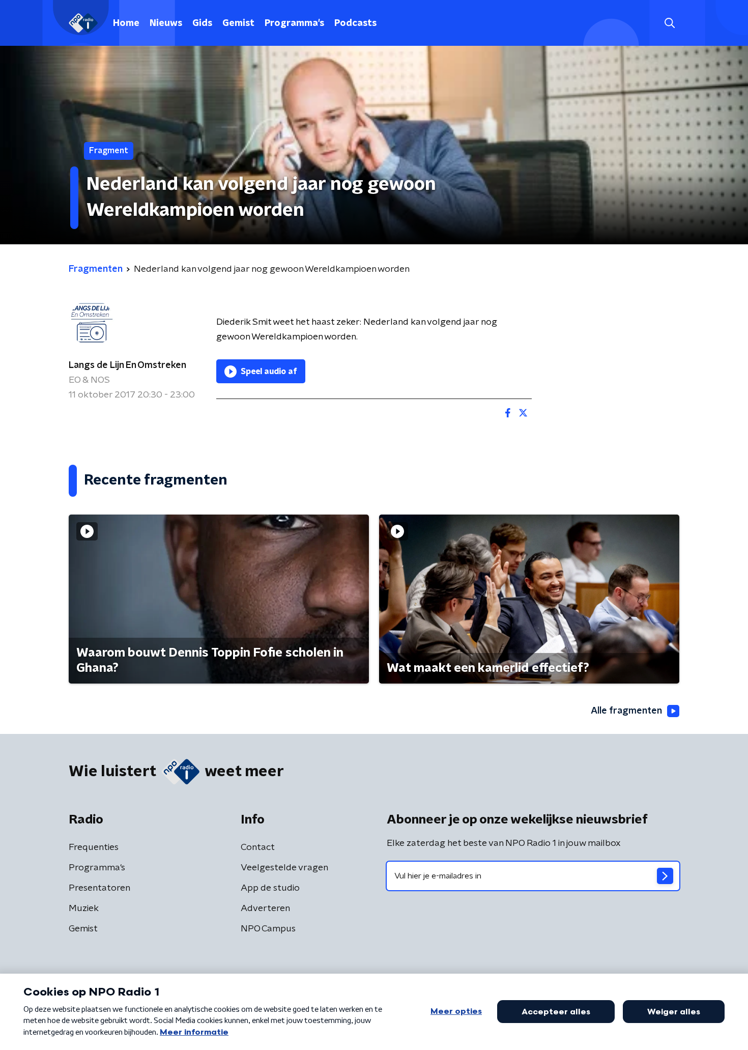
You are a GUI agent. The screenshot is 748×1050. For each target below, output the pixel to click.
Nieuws (166, 23)
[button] (669, 23)
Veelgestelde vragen (284, 867)
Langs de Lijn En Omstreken (127, 365)
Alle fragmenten (626, 711)
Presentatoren (99, 888)
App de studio (270, 888)
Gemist (238, 23)
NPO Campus (268, 928)
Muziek (84, 908)
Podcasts (355, 23)
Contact (258, 847)
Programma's (294, 23)
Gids (202, 23)
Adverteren (265, 908)
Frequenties (94, 847)
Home (126, 23)
